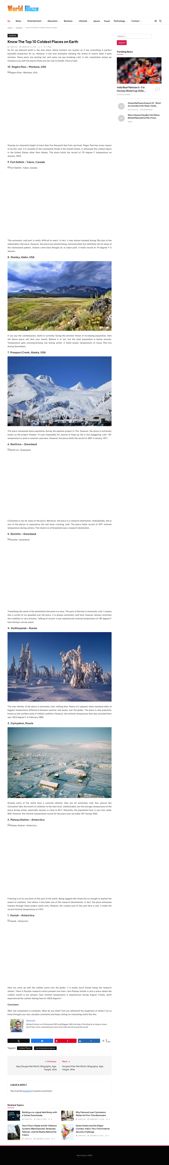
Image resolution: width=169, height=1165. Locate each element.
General (13, 36)
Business (68, 21)
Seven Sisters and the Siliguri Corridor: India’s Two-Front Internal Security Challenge (93, 1128)
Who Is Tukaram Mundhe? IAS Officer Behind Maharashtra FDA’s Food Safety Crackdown (144, 118)
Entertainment (34, 21)
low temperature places (45, 1048)
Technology (119, 21)
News (18, 21)
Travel (107, 21)
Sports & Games (123, 94)
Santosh (13, 47)
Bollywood (133, 109)
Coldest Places (24, 1048)
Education (53, 21)
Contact (135, 21)
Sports (96, 21)
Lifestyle (83, 21)
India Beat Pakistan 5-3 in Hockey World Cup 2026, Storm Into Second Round (131, 91)
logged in (27, 1090)
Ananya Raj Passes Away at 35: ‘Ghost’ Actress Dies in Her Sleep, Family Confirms (144, 106)
